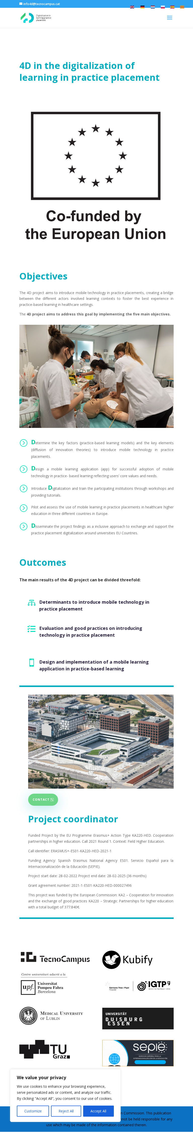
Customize (33, 1111)
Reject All (66, 1111)
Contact (41, 799)
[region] (65, 1095)
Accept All (98, 1111)
